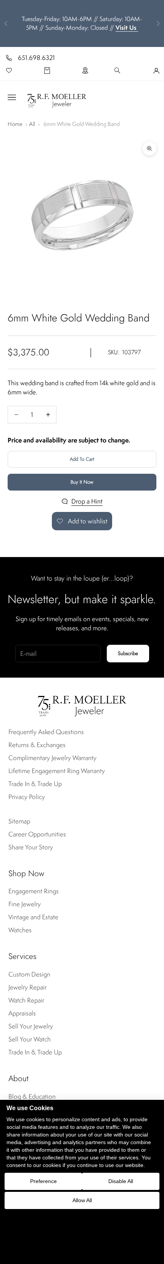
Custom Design (29, 974)
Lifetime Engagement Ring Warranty (56, 771)
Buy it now (82, 482)
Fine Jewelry (24, 904)
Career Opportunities (37, 834)
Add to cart (82, 459)
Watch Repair (26, 1000)
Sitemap (19, 821)
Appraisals (22, 1013)
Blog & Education (32, 1096)
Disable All (120, 1181)
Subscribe (128, 653)
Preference (43, 1181)
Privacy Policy (26, 797)
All (32, 124)
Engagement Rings (33, 891)
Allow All (82, 1200)
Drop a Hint (87, 501)
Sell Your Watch (29, 1039)
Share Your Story (30, 847)
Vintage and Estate (33, 917)
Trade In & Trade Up (35, 784)
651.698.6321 (36, 57)
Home (15, 124)
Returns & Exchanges (37, 745)
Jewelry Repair (27, 987)
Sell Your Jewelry (30, 1026)
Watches (20, 930)
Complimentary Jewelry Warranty (52, 758)
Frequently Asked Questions (46, 732)
